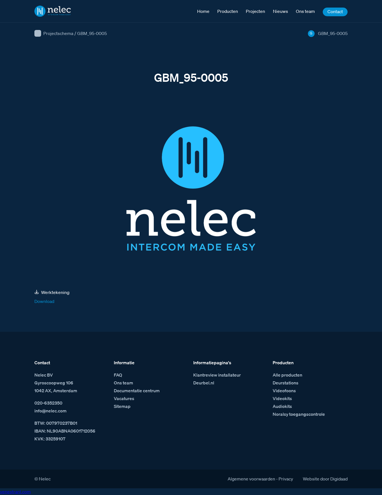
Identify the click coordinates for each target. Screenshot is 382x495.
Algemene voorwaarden (251, 479)
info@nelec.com (50, 411)
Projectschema (58, 33)
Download (44, 301)
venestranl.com (15, 491)
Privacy (286, 479)
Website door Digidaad (325, 479)
